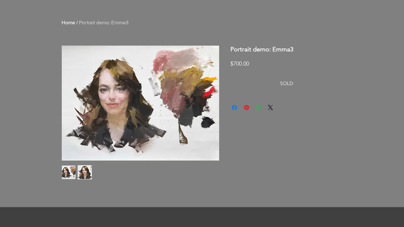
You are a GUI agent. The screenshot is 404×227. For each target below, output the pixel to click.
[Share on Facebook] (234, 107)
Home (68, 23)
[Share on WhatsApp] (258, 107)
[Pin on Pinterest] (246, 107)
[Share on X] (270, 107)
